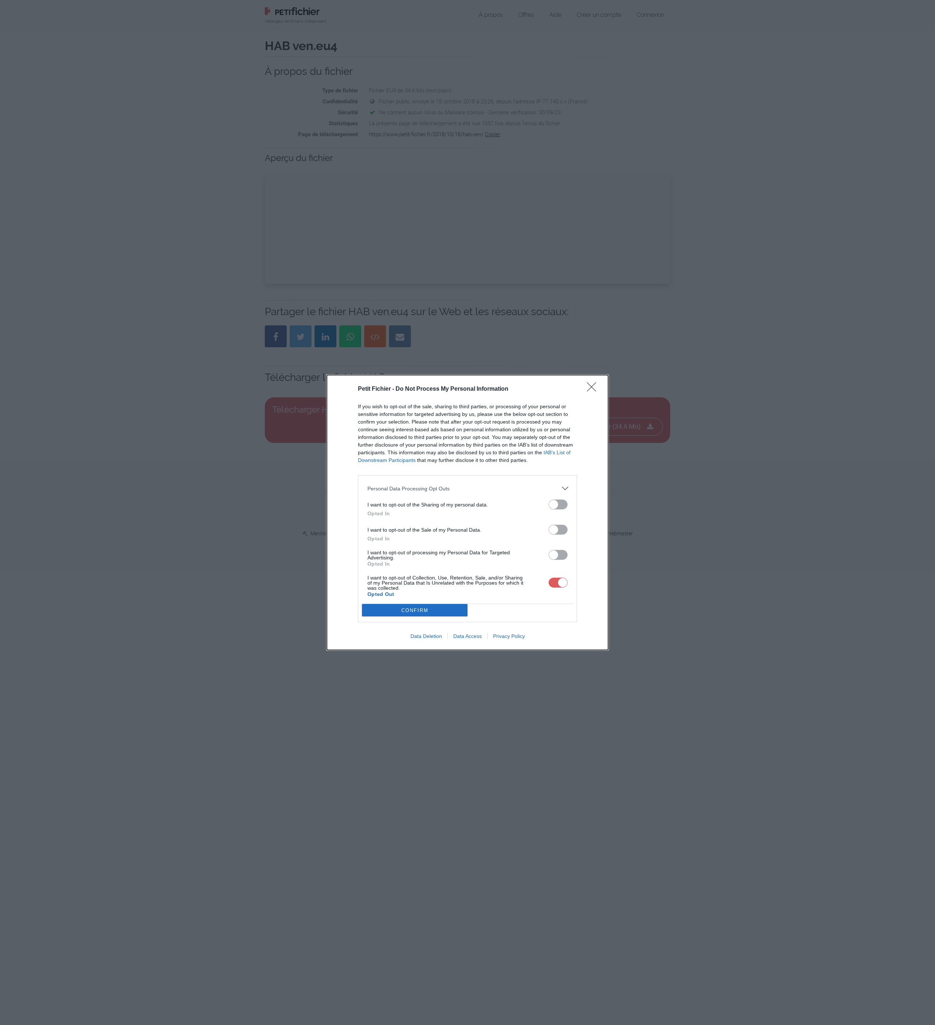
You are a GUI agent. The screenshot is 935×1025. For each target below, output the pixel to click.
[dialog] (467, 512)
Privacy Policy (509, 636)
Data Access (467, 636)
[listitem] (467, 488)
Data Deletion (426, 636)
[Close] (594, 389)
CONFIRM (414, 610)
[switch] (558, 504)
